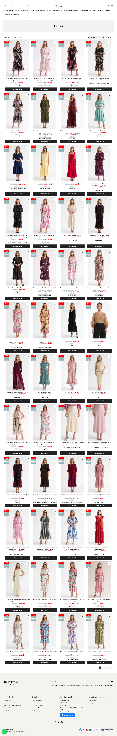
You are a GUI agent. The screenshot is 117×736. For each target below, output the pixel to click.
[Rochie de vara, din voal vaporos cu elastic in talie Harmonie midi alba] (45, 422)
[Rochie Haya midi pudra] (72, 372)
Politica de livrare (9, 708)
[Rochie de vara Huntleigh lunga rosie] (72, 163)
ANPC (33, 710)
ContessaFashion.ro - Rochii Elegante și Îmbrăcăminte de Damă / (23, 18)
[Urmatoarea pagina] (110, 668)
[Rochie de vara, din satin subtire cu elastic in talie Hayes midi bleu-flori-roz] (72, 267)
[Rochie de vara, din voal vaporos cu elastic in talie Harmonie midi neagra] (17, 58)
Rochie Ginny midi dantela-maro (99, 235)
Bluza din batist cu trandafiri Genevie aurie (99, 340)
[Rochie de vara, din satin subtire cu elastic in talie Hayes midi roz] (99, 579)
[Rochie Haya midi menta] (45, 372)
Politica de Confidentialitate (104, 685)
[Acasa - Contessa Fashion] (58, 6)
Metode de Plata (37, 700)
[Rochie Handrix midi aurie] (99, 372)
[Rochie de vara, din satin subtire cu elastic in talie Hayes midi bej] (17, 631)
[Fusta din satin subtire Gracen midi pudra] (99, 422)
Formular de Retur (37, 708)
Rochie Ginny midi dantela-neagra (17, 288)
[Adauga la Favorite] (28, 42)
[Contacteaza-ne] (109, 6)
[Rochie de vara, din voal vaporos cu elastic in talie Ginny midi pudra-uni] (99, 474)
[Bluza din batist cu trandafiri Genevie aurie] (99, 320)
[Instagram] (61, 721)
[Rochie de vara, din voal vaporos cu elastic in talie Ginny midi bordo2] (99, 163)
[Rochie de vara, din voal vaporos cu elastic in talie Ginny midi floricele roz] (17, 527)
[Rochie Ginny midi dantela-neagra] (17, 267)
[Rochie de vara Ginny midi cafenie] (99, 58)
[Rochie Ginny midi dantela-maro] (99, 215)
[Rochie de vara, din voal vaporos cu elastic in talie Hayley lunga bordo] (72, 110)
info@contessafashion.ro (97, 703)
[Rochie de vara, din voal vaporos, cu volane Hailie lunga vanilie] (17, 579)
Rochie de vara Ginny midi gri (18, 131)
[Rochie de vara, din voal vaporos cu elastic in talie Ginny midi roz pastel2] (45, 215)
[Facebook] (55, 721)
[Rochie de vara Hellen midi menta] (99, 110)
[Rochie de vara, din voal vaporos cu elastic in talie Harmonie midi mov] (99, 267)
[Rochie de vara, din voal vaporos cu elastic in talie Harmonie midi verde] (45, 527)
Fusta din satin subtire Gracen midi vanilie (72, 442)
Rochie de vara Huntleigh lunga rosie (72, 183)
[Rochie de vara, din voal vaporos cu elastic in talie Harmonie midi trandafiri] (45, 58)
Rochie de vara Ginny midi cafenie (99, 78)
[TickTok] (58, 721)
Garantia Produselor (38, 705)
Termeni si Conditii (9, 703)
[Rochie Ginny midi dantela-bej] (72, 215)
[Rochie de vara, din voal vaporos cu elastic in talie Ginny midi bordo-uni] (72, 474)
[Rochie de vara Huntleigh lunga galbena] (45, 163)
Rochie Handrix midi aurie (99, 392)
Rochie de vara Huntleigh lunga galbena (45, 183)
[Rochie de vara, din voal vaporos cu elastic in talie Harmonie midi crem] (17, 422)
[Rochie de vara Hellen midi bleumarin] (17, 163)
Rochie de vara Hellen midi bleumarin (17, 183)
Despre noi (7, 700)
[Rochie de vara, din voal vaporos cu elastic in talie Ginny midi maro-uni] (45, 474)
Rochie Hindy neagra (72, 340)
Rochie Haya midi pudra (72, 392)
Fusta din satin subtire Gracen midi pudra (99, 442)
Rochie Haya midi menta (45, 392)
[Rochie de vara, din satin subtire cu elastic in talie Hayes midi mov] (72, 631)
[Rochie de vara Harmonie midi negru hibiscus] (72, 58)
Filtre (109, 37)
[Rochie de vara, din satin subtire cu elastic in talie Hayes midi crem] (72, 579)
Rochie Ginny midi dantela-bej (72, 235)
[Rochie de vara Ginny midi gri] (17, 110)
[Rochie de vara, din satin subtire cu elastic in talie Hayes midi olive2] (99, 631)
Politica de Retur (37, 703)
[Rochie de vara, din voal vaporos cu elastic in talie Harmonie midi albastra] (72, 527)
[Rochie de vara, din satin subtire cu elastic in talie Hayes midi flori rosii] (45, 579)
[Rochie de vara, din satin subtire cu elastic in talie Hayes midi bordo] (45, 267)
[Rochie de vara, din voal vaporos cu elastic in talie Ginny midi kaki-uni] (45, 110)
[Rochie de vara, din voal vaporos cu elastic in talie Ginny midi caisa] (45, 320)
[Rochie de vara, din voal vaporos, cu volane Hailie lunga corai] (99, 527)
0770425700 (93, 700)
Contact (6, 710)
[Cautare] (28, 6)
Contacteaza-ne (68, 715)
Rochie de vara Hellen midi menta (99, 131)
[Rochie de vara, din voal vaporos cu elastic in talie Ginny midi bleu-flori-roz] (17, 320)
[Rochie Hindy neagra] (72, 320)
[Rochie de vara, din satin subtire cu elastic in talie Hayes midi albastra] (45, 631)
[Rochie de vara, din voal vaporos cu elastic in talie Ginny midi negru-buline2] (17, 215)
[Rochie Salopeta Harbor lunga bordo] (17, 372)
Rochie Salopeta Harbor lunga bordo (17, 392)
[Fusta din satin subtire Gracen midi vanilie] (72, 422)
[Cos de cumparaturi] (112, 6)
